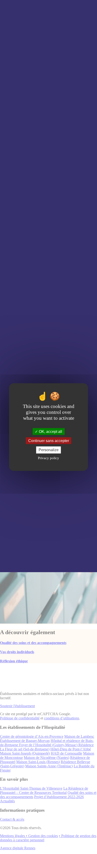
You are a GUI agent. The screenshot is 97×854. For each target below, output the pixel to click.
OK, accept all (50, 432)
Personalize (49, 450)
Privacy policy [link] (48, 458)
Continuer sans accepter (48, 441)
